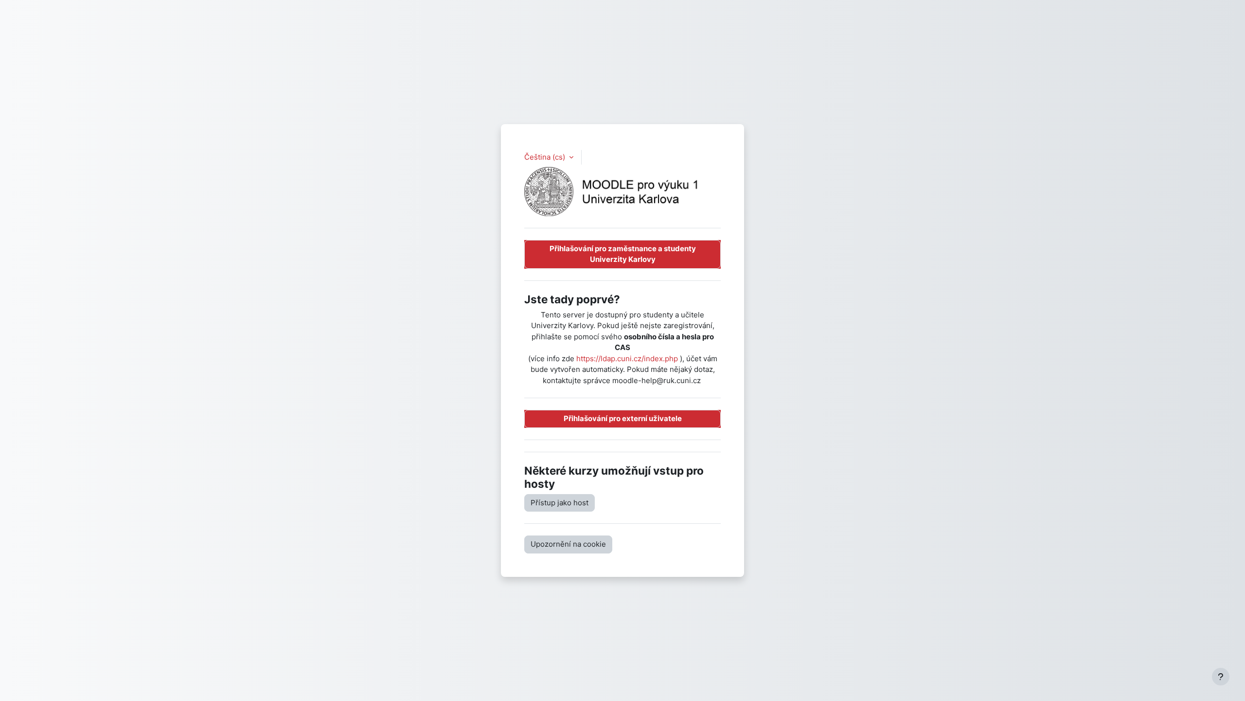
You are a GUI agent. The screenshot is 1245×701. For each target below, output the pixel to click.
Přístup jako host (559, 502)
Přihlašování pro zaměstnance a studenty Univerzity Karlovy (623, 254)
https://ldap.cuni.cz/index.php (627, 358)
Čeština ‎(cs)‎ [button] (545, 157)
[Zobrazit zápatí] (1220, 676)
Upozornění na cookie (568, 544)
